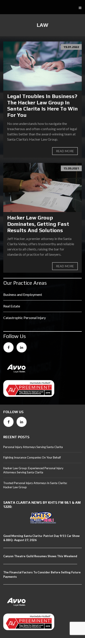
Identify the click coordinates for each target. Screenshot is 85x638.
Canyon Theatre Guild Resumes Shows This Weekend (40, 556)
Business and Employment (22, 294)
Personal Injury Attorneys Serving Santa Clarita (33, 447)
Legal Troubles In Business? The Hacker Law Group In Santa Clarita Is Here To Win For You (42, 105)
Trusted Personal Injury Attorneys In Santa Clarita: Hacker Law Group (35, 485)
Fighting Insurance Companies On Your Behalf (32, 457)
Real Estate (11, 306)
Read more (65, 151)
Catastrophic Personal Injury (24, 318)
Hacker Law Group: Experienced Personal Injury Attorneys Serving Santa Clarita (33, 470)
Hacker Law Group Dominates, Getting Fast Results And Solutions (38, 224)
